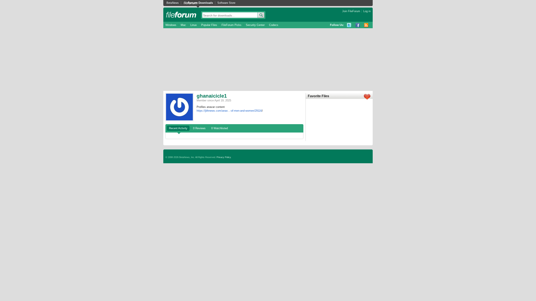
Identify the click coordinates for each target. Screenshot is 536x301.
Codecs (273, 25)
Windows (170, 25)
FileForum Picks (231, 25)
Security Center (255, 25)
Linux (193, 25)
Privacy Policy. (223, 157)
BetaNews (172, 2)
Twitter (349, 25)
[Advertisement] (268, 59)
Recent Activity (178, 128)
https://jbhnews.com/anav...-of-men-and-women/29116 (229, 110)
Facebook (358, 25)
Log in (367, 11)
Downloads (205, 2)
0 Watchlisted (219, 128)
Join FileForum (351, 11)
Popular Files (209, 25)
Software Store (226, 2)
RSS (366, 25)
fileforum (181, 15)
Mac (183, 25)
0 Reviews (199, 128)
